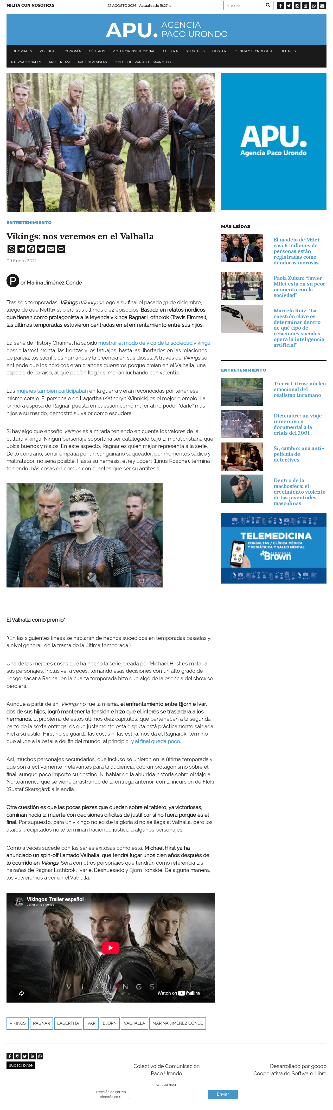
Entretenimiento (29, 222)
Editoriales (21, 51)
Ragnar (41, 1023)
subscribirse (21, 1065)
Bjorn (110, 1023)
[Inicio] (166, 30)
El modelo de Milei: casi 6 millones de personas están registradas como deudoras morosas (297, 251)
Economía (71, 51)
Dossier (219, 51)
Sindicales (195, 51)
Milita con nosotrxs (30, 5)
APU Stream (59, 62)
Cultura (170, 51)
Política (47, 51)
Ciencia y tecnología (253, 51)
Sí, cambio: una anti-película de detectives (299, 454)
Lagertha (68, 1023)
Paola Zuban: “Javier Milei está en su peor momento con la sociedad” (299, 287)
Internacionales (25, 62)
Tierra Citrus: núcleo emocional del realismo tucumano (300, 389)
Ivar (90, 1023)
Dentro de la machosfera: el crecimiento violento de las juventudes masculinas (299, 492)
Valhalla (134, 1023)
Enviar (223, 1094)
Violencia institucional (134, 51)
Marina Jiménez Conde (177, 1023)
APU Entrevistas (92, 62)
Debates (288, 51)
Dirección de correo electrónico (110, 1094)
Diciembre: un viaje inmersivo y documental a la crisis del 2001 (298, 424)
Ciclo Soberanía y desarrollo (142, 62)
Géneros (97, 51)
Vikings (18, 1023)
